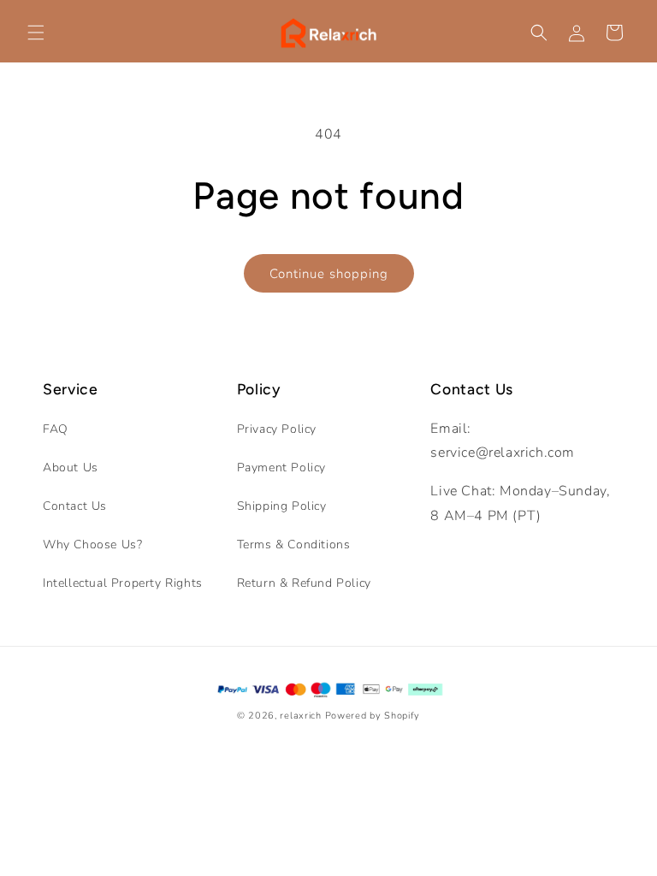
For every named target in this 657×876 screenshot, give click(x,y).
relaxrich (300, 715)
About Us (70, 467)
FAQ (55, 429)
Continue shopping (328, 273)
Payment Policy (281, 467)
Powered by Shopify (373, 715)
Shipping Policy (282, 506)
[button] (36, 32)
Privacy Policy (277, 429)
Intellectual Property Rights (123, 583)
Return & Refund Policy (304, 583)
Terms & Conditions (294, 544)
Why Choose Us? (92, 544)
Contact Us (75, 506)
